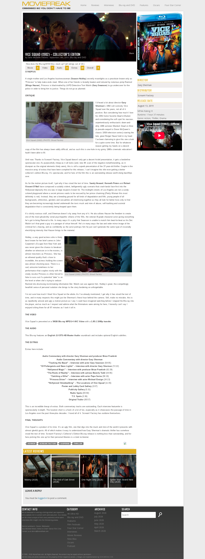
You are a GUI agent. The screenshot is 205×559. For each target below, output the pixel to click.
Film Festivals (73, 524)
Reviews (95, 5)
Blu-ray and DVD (127, 5)
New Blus (72, 538)
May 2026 (99, 523)
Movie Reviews (74, 535)
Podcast (71, 546)
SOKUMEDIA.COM (106, 557)
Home (83, 5)
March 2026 (100, 530)
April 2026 (99, 527)
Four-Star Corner (173, 5)
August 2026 (100, 512)
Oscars (156, 5)
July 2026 (98, 516)
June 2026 (99, 520)
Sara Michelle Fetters (38, 57)
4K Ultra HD (73, 513)
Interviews (109, 5)
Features (144, 5)
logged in (42, 498)
